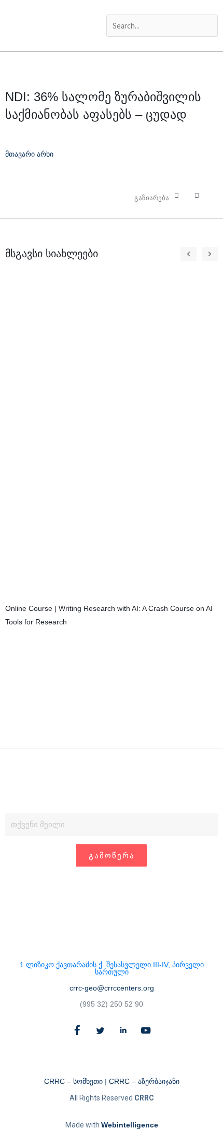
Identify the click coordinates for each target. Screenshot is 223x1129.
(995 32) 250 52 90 (111, 1004)
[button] (162, 7)
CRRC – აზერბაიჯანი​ (144, 1081)
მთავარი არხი (29, 154)
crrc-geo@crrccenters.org (111, 988)
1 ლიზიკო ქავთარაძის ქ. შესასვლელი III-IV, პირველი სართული (112, 968)
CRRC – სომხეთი (73, 1081)
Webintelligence (129, 1125)
